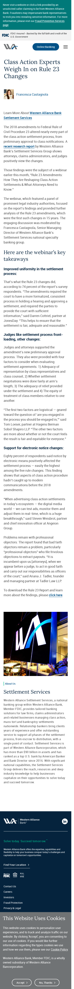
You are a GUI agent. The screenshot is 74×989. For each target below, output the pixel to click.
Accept (21, 982)
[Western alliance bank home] (11, 46)
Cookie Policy (59, 949)
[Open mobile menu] (65, 46)
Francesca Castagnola (32, 94)
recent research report (19, 146)
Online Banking (46, 47)
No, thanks (45, 982)
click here (55, 595)
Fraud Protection (13, 902)
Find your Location (15, 864)
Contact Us (10, 886)
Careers (8, 891)
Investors (9, 897)
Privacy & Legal (12, 908)
